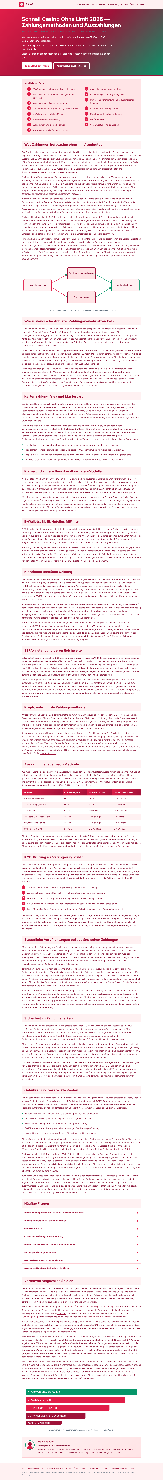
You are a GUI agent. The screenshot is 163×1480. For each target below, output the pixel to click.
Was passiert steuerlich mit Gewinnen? (43, 1260)
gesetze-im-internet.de (74, 1310)
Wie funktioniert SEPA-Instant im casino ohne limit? (49, 1244)
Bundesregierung (30, 1316)
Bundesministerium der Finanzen (97, 1316)
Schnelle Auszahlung (55, 1468)
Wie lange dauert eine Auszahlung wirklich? (45, 1220)
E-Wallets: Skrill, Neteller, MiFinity (49, 114)
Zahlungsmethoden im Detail (116, 1149)
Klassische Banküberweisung (46, 119)
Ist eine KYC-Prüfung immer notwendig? (44, 1236)
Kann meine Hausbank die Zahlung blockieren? (47, 1268)
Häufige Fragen (97, 119)
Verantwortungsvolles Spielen (71, 65)
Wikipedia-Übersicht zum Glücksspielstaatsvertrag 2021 (92, 1306)
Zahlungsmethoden (36, 1468)
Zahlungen (101, 4)
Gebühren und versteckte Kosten (106, 114)
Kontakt (140, 4)
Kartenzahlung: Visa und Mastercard (50, 103)
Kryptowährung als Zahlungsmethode (51, 130)
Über (132, 4)
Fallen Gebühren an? (34, 1228)
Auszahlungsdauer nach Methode (106, 89)
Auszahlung (113, 4)
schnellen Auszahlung (118, 846)
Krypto (124, 4)
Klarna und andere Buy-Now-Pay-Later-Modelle (55, 108)
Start (24, 1468)
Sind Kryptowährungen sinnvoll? (40, 1252)
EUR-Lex (61, 1313)
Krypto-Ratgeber (48, 753)
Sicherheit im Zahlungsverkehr (104, 108)
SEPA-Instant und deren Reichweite (50, 125)
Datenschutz (94, 1468)
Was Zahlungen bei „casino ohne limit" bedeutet (56, 89)
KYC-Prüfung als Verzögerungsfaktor (108, 94)
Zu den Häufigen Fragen (37, 65)
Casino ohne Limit (85, 4)
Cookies (105, 1468)
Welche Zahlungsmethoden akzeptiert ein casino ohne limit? (54, 1212)
